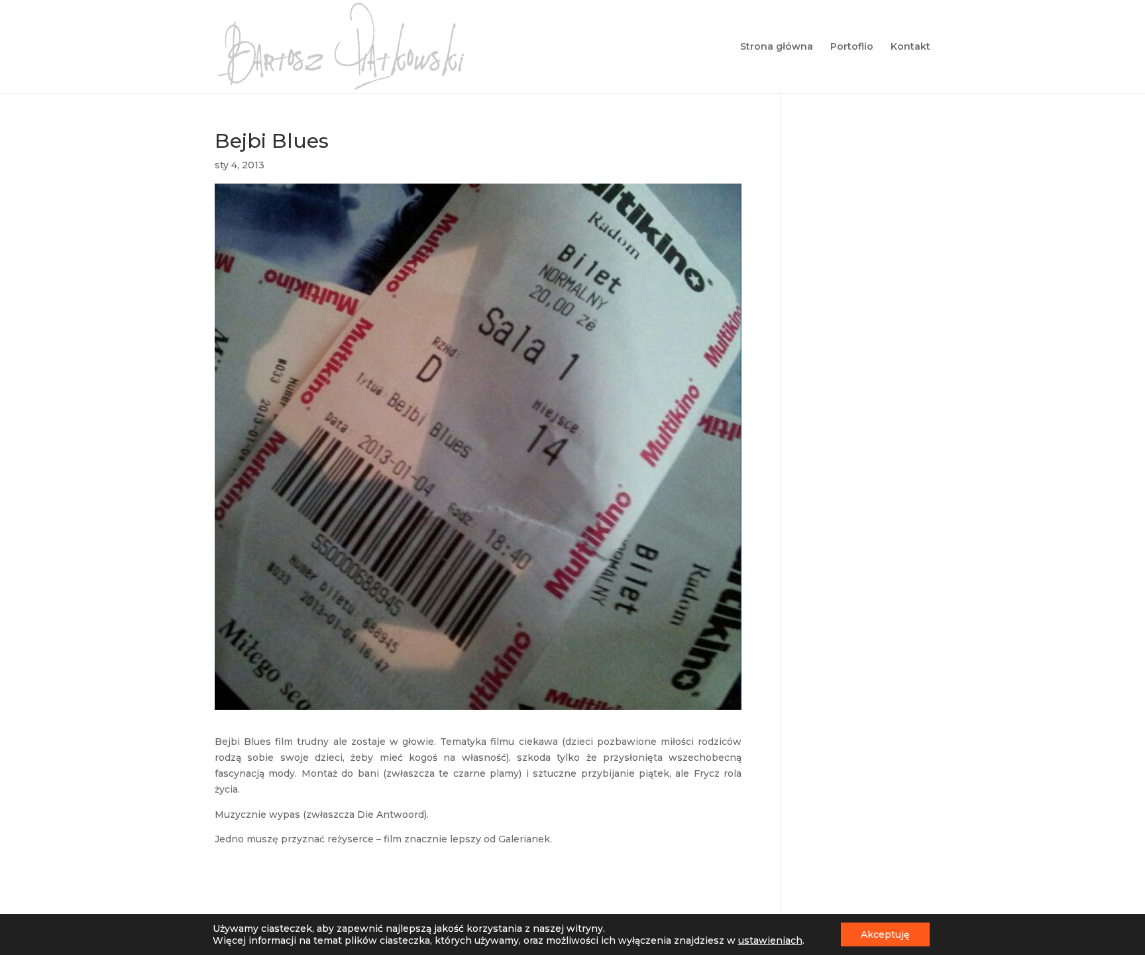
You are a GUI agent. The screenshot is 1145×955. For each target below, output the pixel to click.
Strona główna (776, 47)
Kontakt (910, 47)
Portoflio (851, 47)
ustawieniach (770, 940)
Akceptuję (885, 934)
